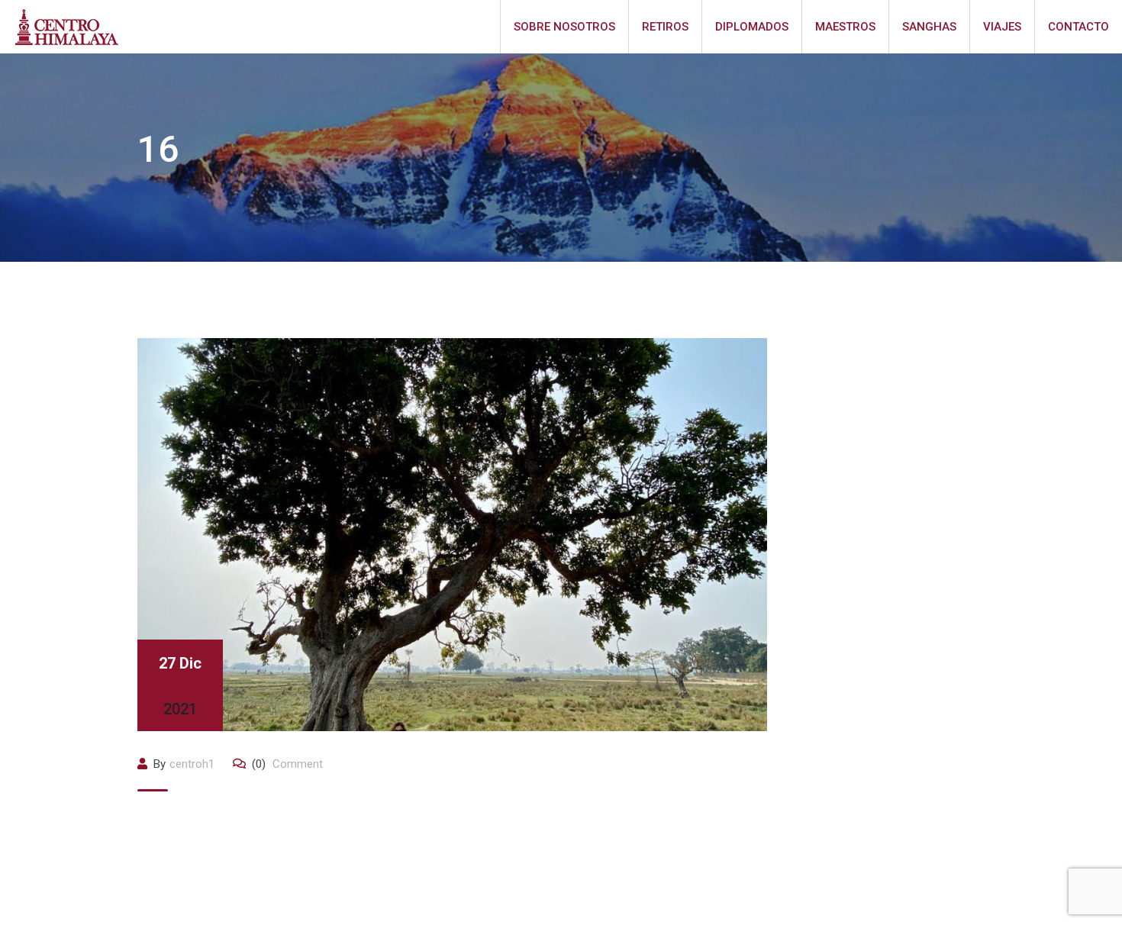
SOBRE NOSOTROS (564, 27)
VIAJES (1002, 27)
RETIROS (665, 27)
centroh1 (191, 764)
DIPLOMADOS (751, 27)
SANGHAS (929, 27)
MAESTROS (845, 27)
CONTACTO (1078, 27)
